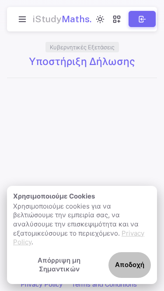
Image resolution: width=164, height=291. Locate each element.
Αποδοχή (129, 264)
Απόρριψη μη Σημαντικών (59, 265)
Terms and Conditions (104, 284)
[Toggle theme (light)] (100, 19)
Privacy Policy (42, 284)
